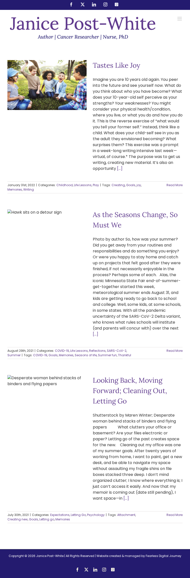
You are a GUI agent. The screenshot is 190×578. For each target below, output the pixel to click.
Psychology (65, 420)
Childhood (34, 95)
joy (139, 185)
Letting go (46, 519)
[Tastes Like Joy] (47, 85)
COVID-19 (23, 274)
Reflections (58, 274)
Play (65, 95)
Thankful (124, 355)
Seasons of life (86, 355)
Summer (52, 279)
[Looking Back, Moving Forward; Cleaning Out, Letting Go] (47, 401)
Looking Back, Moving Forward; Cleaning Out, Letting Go (47, 384)
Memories (14, 189)
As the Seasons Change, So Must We (47, 247)
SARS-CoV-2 (116, 351)
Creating (118, 185)
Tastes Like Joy (47, 76)
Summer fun (107, 355)
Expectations (29, 420)
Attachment (126, 515)
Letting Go (47, 420)
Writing (28, 189)
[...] (119, 168)
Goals (130, 185)
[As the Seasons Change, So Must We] (47, 261)
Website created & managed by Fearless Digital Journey (138, 556)
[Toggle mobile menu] (180, 18)
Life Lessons (52, 95)
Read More (174, 185)
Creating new (17, 519)
